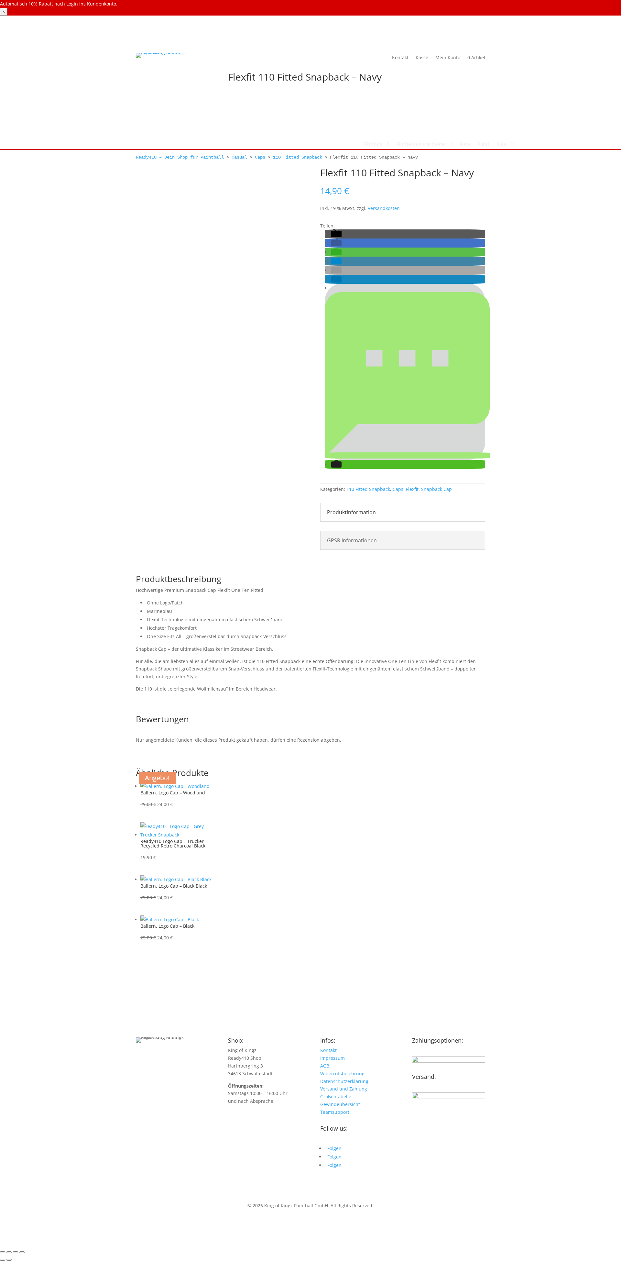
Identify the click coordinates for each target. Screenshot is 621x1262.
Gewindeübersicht (340, 1104)
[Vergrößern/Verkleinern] (2, 1252)
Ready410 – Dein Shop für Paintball (180, 157)
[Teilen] (15, 1252)
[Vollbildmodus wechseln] (9, 1252)
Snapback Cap (436, 489)
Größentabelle (335, 1096)
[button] (336, 234)
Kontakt (400, 57)
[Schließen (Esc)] (22, 1252)
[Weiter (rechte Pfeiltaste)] (9, 1260)
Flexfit (412, 489)
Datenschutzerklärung (344, 1081)
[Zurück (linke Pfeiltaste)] (2, 1260)
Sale (502, 145)
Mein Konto (447, 57)
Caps (260, 157)
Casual (239, 157)
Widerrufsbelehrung (342, 1073)
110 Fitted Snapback (297, 157)
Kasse (422, 57)
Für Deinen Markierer (421, 145)
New (465, 145)
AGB (324, 1066)
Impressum (332, 1058)
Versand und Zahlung (343, 1089)
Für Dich (373, 145)
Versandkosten (384, 208)
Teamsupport (334, 1112)
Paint (483, 145)
